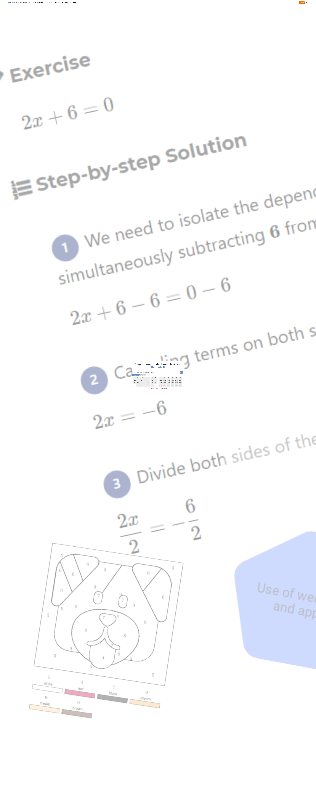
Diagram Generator (69, 2)
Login (302, 2)
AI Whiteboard (37, 2)
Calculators (25, 2)
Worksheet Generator (52, 2)
